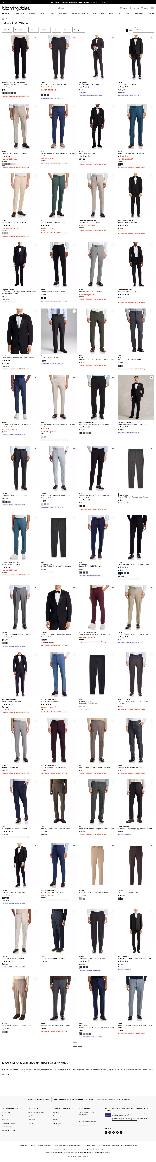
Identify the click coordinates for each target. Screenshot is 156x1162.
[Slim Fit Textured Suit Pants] (97, 195)
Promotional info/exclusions (121, 1120)
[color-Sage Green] (45, 504)
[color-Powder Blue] (12, 164)
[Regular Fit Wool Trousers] (97, 674)
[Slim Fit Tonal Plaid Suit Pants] (59, 865)
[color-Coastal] (45, 298)
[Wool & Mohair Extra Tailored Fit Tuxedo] (59, 607)
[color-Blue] (9, 164)
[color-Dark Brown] (119, 899)
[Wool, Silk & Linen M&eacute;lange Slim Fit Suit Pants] (97, 802)
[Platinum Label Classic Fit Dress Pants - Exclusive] (136, 674)
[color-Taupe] (9, 93)
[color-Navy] (12, 93)
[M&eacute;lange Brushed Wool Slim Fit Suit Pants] (97, 741)
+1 (17, 93)
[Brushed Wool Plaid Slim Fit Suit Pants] (59, 999)
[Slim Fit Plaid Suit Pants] (59, 674)
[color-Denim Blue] (122, 164)
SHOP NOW (101, 2)
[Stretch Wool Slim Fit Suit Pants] (59, 265)
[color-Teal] (119, 164)
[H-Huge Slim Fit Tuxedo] (97, 126)
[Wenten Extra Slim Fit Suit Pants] (20, 195)
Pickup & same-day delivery (87, 1121)
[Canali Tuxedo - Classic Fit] (136, 57)
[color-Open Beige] (3, 233)
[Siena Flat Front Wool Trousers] (20, 931)
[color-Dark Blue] (84, 506)
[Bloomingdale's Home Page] (16, 8)
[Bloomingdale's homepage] (3, 19)
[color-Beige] (81, 899)
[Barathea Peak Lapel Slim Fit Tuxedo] (136, 397)
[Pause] (152, 2)
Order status (31, 1119)
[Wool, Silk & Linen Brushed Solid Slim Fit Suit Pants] (136, 999)
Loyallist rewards (33, 1116)
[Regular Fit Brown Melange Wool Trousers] (136, 468)
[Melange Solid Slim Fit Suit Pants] (136, 741)
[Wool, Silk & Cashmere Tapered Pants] (20, 999)
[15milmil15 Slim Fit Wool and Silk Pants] (59, 802)
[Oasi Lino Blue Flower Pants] (136, 865)
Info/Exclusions (126, 1099)
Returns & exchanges (8, 1123)
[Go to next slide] (150, 2)
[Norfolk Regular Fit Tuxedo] (97, 57)
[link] (20, 89)
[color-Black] (3, 93)
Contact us (5, 1116)
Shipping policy (7, 1127)
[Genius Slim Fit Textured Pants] (136, 331)
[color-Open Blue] (6, 233)
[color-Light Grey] (87, 1034)
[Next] (36, 57)
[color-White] (15, 164)
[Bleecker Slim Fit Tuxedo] (136, 195)
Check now (133, 1120)
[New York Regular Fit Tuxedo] (136, 265)
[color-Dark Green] (6, 164)
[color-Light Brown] (9, 502)
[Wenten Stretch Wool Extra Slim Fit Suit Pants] (97, 331)
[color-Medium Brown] (84, 899)
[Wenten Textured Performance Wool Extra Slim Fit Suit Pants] (97, 468)
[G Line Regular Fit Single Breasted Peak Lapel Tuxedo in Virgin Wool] (20, 265)
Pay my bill (31, 1123)
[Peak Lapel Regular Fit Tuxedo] (20, 865)
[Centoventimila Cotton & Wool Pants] (97, 865)
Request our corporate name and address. (97, 1152)
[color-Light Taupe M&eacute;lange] (3, 1032)
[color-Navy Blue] (122, 899)
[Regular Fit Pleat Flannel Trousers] (20, 468)
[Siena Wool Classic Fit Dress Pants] (59, 57)
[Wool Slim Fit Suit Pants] (20, 537)
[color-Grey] (84, 433)
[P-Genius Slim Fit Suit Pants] (20, 741)
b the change (57, 1116)
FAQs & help (5, 1119)
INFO (95, 2)
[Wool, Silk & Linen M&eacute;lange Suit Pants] (136, 126)
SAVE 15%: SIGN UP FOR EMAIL (38, 1099)
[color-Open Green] (122, 366)
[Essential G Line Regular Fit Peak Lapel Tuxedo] (136, 931)
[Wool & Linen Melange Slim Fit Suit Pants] (97, 607)
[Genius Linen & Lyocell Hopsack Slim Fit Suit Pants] (59, 126)
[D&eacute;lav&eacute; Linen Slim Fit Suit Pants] (20, 126)
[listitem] (78, 2)
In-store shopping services (87, 1118)
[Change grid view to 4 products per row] (127, 30)
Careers (55, 1119)
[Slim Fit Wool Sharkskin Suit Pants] (59, 741)
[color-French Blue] (15, 93)
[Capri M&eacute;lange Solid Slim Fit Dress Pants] (136, 537)
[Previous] (5, 57)
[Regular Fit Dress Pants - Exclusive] (20, 57)
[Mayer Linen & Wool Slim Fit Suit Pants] (20, 397)
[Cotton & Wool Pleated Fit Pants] (59, 931)
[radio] (3, 93)
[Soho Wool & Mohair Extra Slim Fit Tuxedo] (20, 331)
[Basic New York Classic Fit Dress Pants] (97, 397)
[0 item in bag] (152, 8)
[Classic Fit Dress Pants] (59, 331)
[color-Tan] (42, 437)
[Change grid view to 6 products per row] (130, 30)
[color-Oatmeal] (3, 164)
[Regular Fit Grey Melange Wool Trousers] (59, 537)
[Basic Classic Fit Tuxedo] (20, 674)
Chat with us (6, 1112)
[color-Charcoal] (6, 93)
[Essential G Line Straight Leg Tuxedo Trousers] (136, 802)
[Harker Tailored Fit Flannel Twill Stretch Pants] (97, 999)
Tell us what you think (8, 1130)
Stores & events (83, 1125)
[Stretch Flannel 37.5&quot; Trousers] (97, 537)
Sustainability (57, 1123)
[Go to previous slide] (3, 2)
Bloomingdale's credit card (36, 1112)
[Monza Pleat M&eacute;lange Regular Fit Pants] (20, 607)
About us (56, 1112)
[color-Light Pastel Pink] (45, 437)
